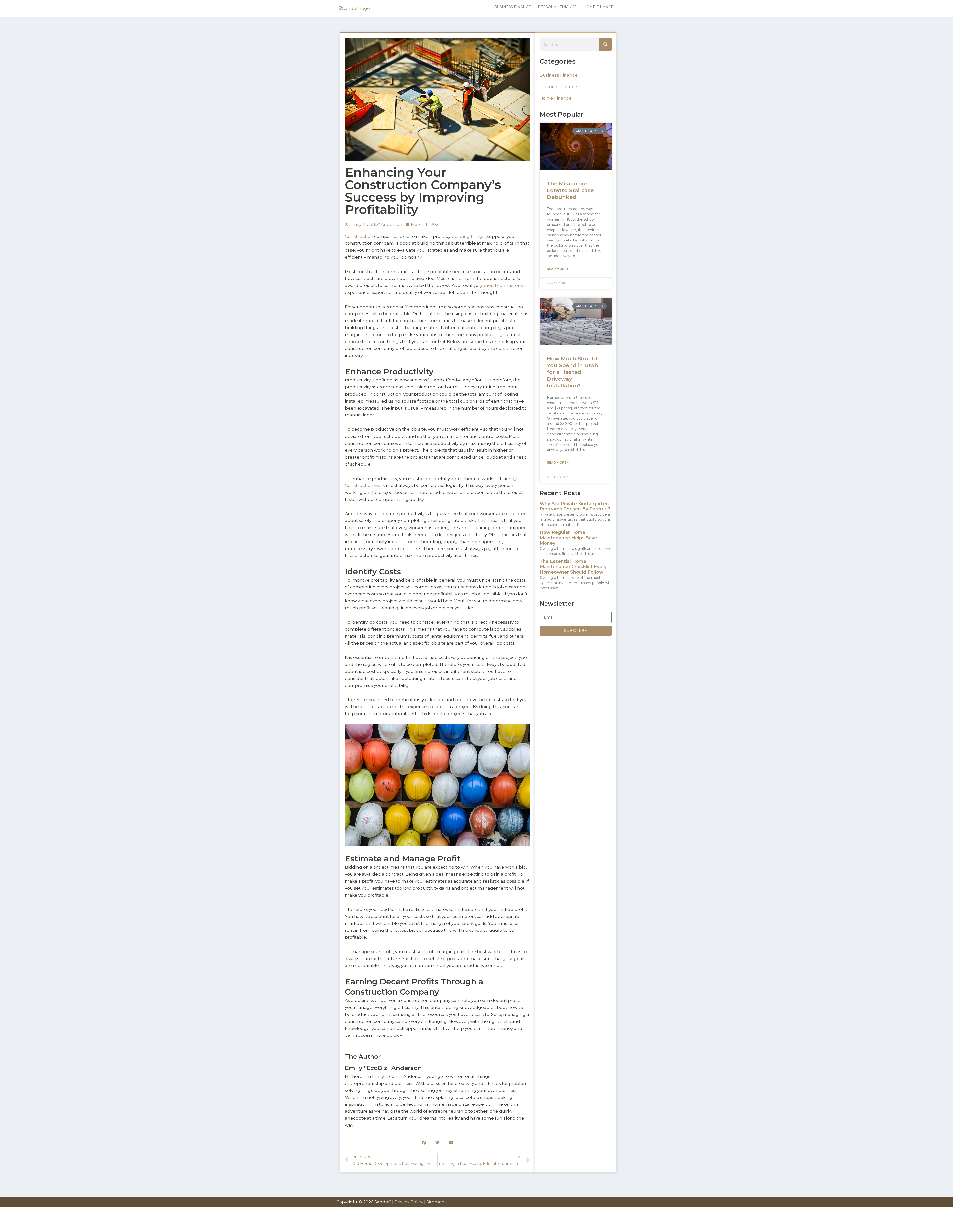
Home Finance (556, 98)
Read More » (558, 269)
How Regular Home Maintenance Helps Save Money (568, 538)
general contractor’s (501, 285)
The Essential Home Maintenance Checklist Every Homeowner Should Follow (573, 567)
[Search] (605, 44)
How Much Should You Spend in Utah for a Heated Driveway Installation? (572, 372)
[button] (423, 1142)
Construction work (365, 485)
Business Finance (559, 75)
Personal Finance (558, 86)
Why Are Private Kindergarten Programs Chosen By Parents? (575, 506)
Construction (359, 236)
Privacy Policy (408, 1201)
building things (468, 236)
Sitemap (435, 1201)
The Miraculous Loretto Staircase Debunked (570, 190)
